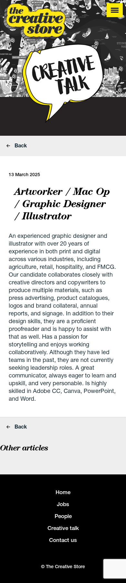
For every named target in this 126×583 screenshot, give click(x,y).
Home (63, 492)
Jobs (63, 504)
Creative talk (63, 528)
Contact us (63, 540)
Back (20, 145)
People (63, 516)
